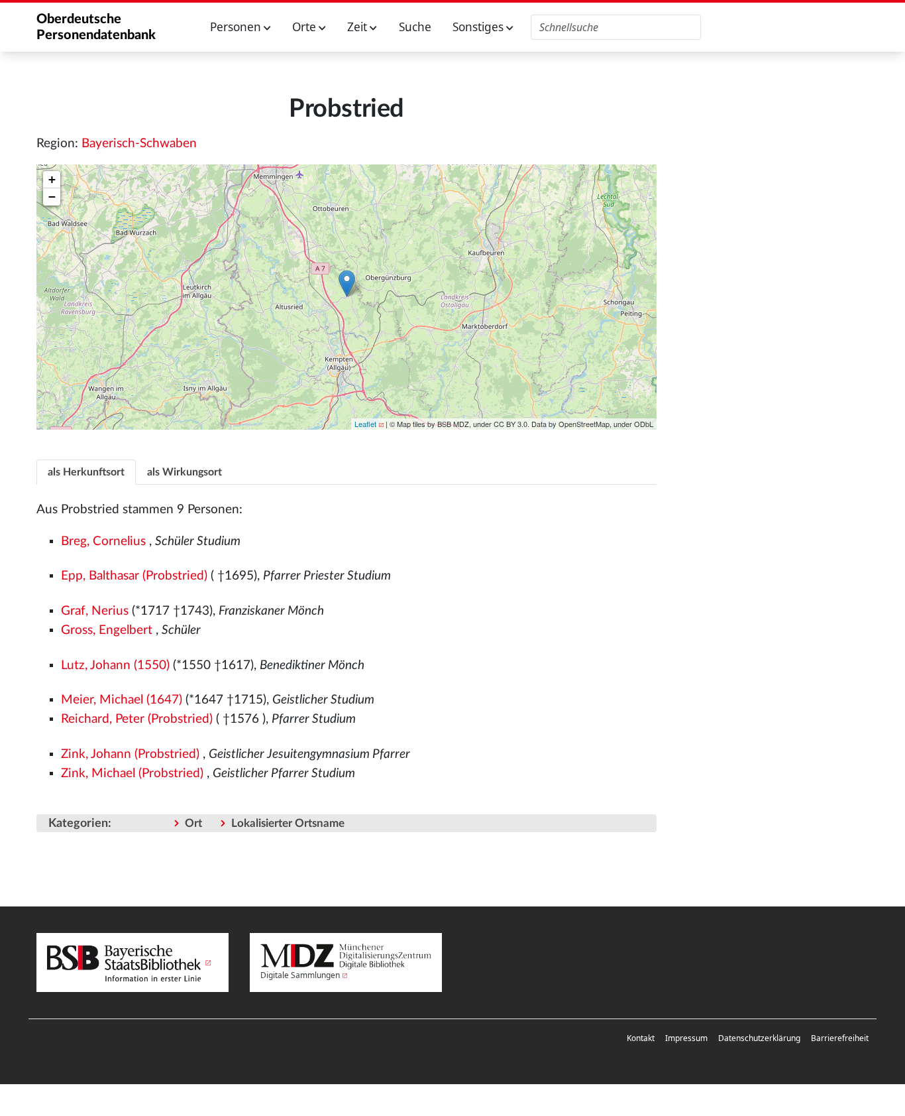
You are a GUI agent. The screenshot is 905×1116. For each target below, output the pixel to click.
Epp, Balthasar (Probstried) (134, 576)
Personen (237, 26)
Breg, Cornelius (103, 541)
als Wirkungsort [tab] (184, 472)
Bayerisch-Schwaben (139, 143)
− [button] (52, 197)
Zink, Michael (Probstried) (132, 773)
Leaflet (365, 423)
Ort (193, 823)
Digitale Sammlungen (300, 975)
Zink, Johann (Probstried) (130, 754)
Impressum (686, 1038)
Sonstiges (479, 26)
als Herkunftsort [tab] (86, 472)
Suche (415, 26)
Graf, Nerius (95, 611)
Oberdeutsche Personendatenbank (96, 27)
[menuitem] (641, 1038)
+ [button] (52, 179)
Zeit (358, 26)
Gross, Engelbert (106, 630)
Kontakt (641, 1038)
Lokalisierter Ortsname (288, 823)
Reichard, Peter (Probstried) (137, 719)
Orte (305, 26)
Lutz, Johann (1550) (115, 665)
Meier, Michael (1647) (121, 700)
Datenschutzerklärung (759, 1038)
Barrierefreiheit (840, 1038)
